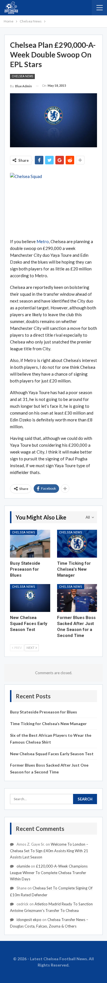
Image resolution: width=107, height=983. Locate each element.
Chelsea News (22, 76)
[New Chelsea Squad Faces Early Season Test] (30, 598)
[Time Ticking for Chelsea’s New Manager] (77, 544)
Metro (43, 241)
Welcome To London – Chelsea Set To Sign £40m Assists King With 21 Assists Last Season (49, 850)
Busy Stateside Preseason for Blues (43, 711)
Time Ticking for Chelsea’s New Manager (48, 723)
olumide (23, 866)
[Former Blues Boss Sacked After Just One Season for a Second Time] (77, 598)
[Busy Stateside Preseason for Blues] (30, 544)
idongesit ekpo (29, 919)
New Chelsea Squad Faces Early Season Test (52, 753)
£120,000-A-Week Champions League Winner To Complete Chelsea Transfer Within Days (49, 872)
